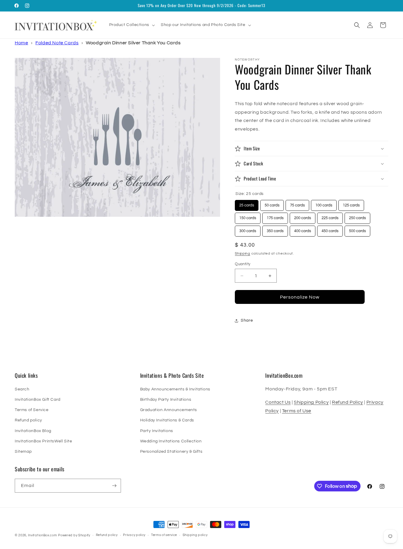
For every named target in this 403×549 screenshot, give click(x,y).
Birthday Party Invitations (165, 400)
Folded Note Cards (56, 42)
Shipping (242, 253)
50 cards (272, 203)
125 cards (351, 203)
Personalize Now (300, 297)
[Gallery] (117, 137)
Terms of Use (296, 410)
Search (22, 389)
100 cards (323, 203)
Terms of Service (32, 410)
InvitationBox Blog (33, 431)
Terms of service (164, 535)
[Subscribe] (114, 486)
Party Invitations (156, 431)
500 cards (357, 229)
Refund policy (28, 420)
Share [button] (247, 320)
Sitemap (23, 451)
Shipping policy (195, 535)
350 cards (275, 229)
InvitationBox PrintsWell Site (43, 441)
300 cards (247, 229)
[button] (131, 25)
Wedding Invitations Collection (171, 441)
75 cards (297, 203)
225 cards (330, 216)
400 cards (302, 229)
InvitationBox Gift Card (37, 400)
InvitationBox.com (42, 535)
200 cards (302, 216)
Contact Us (278, 402)
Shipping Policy (311, 402)
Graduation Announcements (168, 410)
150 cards (247, 216)
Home (21, 42)
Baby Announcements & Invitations (175, 389)
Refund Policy (347, 402)
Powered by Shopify (74, 535)
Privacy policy (134, 535)
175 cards (275, 216)
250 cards (357, 216)
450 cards (330, 229)
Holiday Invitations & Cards (167, 420)
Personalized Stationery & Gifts (171, 451)
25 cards (247, 203)
